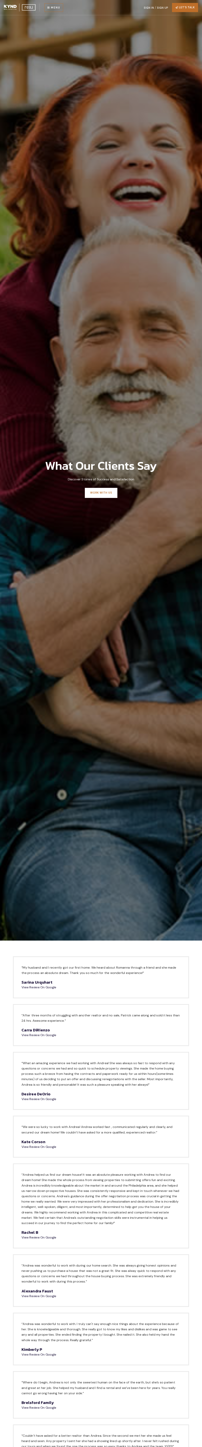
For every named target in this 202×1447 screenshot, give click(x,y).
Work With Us (101, 492)
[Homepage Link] (20, 7)
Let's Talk (186, 7)
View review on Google (39, 987)
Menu (55, 7)
